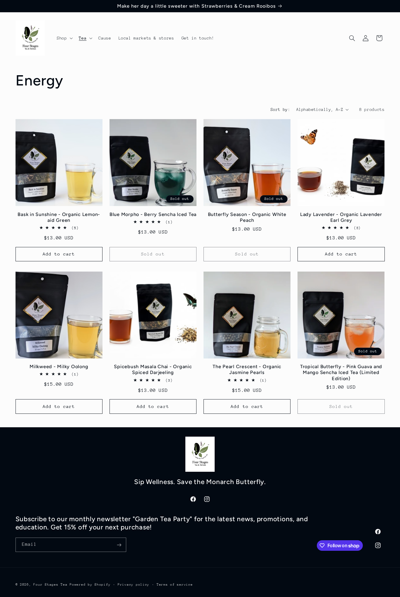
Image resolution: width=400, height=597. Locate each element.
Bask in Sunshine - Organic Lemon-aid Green (59, 217)
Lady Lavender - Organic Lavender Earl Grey (341, 217)
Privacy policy (133, 584)
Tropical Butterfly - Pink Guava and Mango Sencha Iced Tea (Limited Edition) (341, 372)
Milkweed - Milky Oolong (59, 366)
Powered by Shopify (90, 584)
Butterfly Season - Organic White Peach (247, 217)
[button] (64, 38)
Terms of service (175, 584)
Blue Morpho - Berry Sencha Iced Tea (153, 214)
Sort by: (280, 109)
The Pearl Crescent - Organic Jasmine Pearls (247, 369)
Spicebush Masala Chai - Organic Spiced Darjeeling (153, 369)
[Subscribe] (119, 545)
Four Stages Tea (50, 584)
